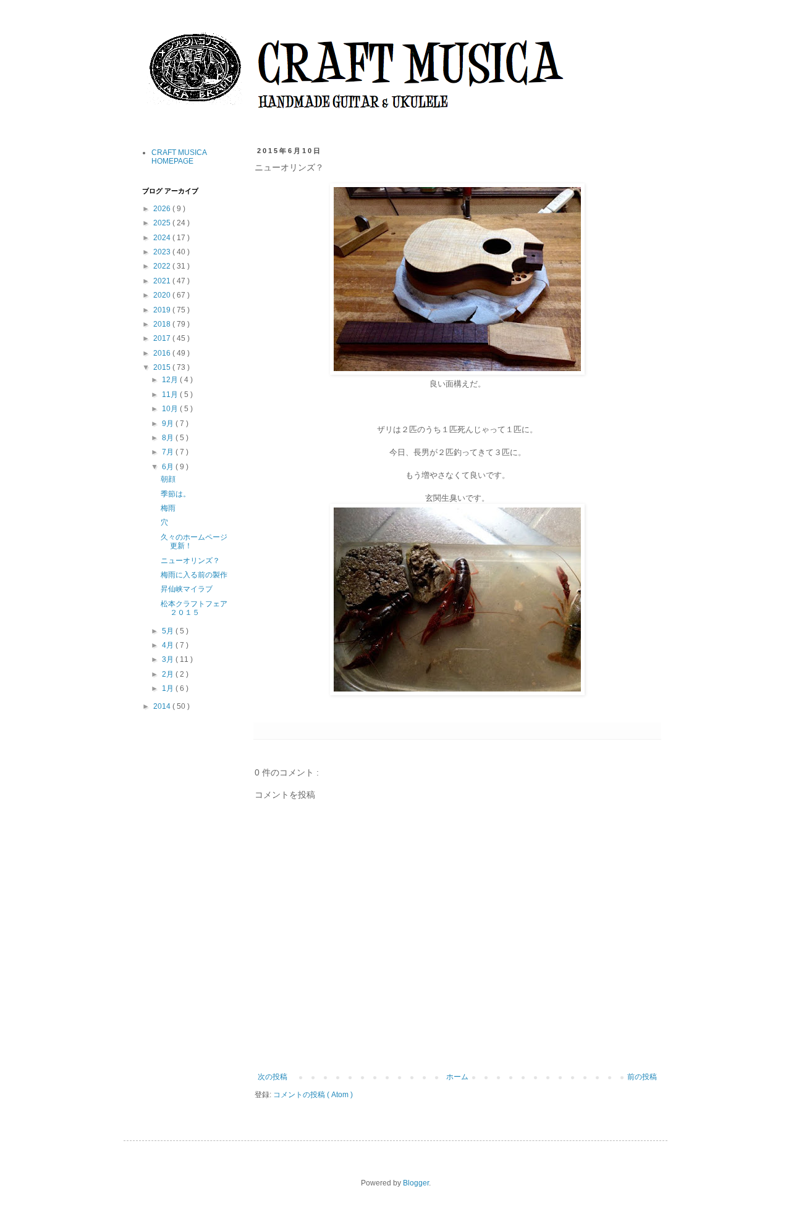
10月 (171, 408)
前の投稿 (642, 1076)
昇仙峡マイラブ (187, 589)
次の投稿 (272, 1076)
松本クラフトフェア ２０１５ (198, 608)
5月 (169, 631)
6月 (169, 466)
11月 (171, 394)
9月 (169, 423)
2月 (169, 674)
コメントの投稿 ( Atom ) (313, 1094)
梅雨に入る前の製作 (194, 574)
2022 (162, 266)
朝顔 (168, 479)
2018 (162, 324)
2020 (162, 295)
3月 (169, 659)
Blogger (416, 1183)
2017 (162, 338)
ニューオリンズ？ (190, 560)
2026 (162, 208)
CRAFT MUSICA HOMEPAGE (178, 156)
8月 (169, 437)
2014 (162, 706)
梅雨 (168, 508)
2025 (162, 223)
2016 (162, 353)
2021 (162, 281)
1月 (169, 688)
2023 (162, 252)
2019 (162, 310)
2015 (162, 367)
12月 (171, 379)
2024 (162, 237)
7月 (169, 452)
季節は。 (175, 494)
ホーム (457, 1076)
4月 (169, 645)
